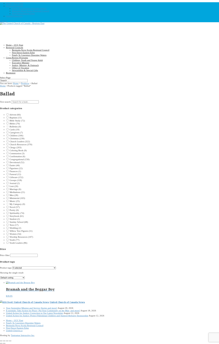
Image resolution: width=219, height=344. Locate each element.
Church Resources (21, 144)
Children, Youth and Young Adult (27, 60)
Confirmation (17, 156)
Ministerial (17, 198)
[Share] (7, 340)
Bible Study (17, 120)
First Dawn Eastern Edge (23, 13)
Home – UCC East (14, 3)
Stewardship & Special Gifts (25, 70)
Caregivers (16, 132)
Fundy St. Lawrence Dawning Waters (29, 8)
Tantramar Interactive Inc (22, 335)
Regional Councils (14, 6)
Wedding (15, 228)
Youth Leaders (18, 243)
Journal (15, 183)
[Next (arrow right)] (4, 343)
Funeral (15, 174)
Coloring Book (18, 150)
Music (15, 201)
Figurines (16, 168)
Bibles (15, 123)
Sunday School (19, 222)
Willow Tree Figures (21, 231)
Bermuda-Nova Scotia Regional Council (30, 11)
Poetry (14, 210)
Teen (14, 225)
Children (16, 135)
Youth (14, 240)
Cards (14, 129)
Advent (15, 114)
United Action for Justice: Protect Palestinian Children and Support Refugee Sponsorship (47, 315)
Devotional (17, 162)
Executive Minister (20, 63)
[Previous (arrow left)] (1, 343)
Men (14, 195)
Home (16, 83)
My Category (17, 204)
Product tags (5, 268)
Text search (5, 102)
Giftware (16, 177)
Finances (15, 171)
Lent (14, 186)
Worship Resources (21, 237)
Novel (15, 207)
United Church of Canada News (67, 302)
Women (15, 234)
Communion (17, 153)
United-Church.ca (14, 16)
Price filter (5, 255)
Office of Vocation (20, 68)
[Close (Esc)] (10, 340)
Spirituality (17, 213)
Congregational (19, 159)
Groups (16, 180)
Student (15, 219)
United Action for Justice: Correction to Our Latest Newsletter (34, 313)
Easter (15, 165)
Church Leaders (20, 141)
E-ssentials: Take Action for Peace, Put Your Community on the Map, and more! (43, 310)
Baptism (16, 117)
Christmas (17, 138)
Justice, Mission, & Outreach (25, 65)
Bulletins (15, 126)
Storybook (17, 216)
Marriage (15, 189)
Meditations (17, 192)
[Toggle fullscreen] (4, 340)
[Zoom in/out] (1, 340)
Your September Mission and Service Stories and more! (31, 308)
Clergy (15, 147)
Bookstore (10, 73)
